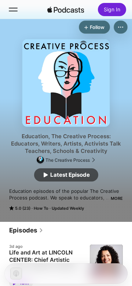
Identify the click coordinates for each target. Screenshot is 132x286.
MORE (117, 198)
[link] (26, 230)
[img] (65, 9)
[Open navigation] (13, 9)
